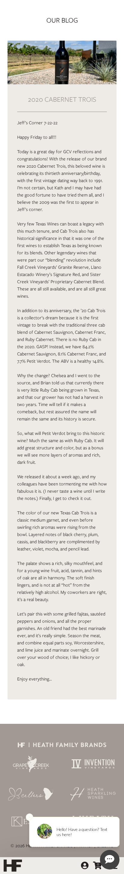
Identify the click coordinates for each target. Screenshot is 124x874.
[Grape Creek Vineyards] (31, 764)
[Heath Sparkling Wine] (93, 794)
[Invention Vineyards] (93, 763)
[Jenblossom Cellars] (31, 794)
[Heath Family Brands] (62, 744)
